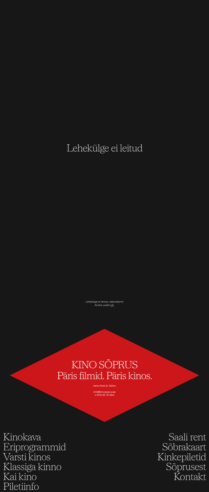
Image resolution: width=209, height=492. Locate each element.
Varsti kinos (26, 456)
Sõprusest (186, 466)
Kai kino (20, 476)
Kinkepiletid (181, 456)
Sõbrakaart (184, 446)
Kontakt (190, 476)
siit (112, 305)
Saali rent (187, 436)
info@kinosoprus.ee (104, 391)
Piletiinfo (21, 486)
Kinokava (22, 436)
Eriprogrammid (34, 446)
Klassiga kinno (32, 466)
